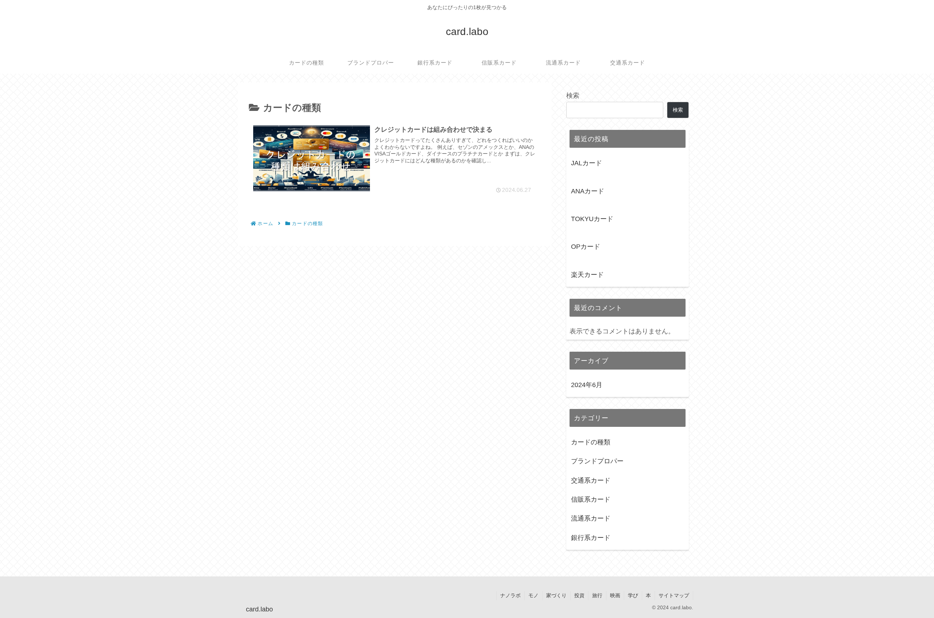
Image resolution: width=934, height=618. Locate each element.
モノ (533, 595)
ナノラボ (510, 595)
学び (633, 595)
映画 (615, 595)
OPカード (585, 246)
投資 (579, 595)
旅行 (597, 595)
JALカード (586, 163)
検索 (572, 95)
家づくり (556, 595)
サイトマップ (674, 595)
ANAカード (587, 191)
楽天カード (587, 274)
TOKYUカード (592, 219)
